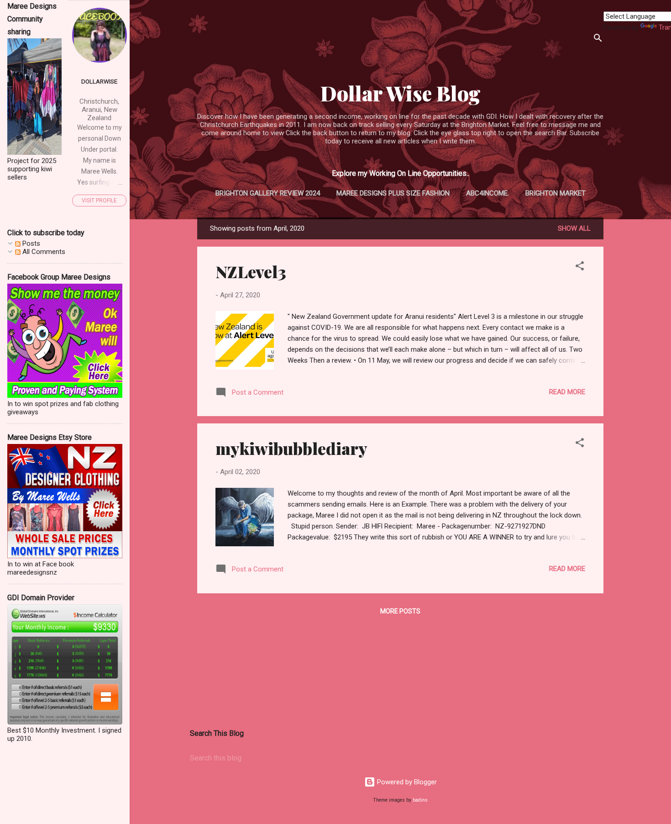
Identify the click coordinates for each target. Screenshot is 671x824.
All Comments (43, 252)
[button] (579, 267)
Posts (30, 243)
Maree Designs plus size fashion (393, 193)
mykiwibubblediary (291, 448)
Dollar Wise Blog (400, 92)
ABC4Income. (487, 193)
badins (420, 800)
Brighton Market (555, 193)
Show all (574, 228)
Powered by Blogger (406, 782)
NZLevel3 (250, 271)
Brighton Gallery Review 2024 (267, 193)
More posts (400, 611)
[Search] (597, 39)
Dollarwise (99, 81)
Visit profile (99, 200)
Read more (567, 392)
